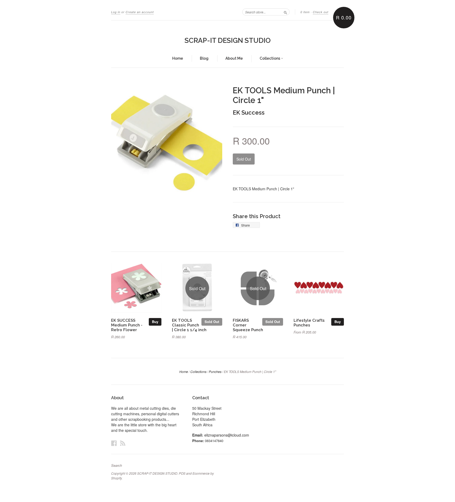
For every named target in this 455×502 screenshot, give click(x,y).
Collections (270, 58)
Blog (204, 58)
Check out (320, 12)
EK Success (249, 112)
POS (182, 473)
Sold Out (212, 321)
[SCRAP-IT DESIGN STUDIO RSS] (123, 443)
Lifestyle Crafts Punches (309, 322)
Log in (115, 12)
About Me (234, 58)
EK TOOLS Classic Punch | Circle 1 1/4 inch (189, 325)
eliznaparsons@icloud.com (226, 435)
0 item (305, 12)
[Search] (285, 11)
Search (116, 465)
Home (177, 58)
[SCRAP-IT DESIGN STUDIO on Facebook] (114, 443)
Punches (215, 371)
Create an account (140, 12)
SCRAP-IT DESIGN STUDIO (228, 40)
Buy (155, 321)
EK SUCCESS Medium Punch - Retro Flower (126, 325)
